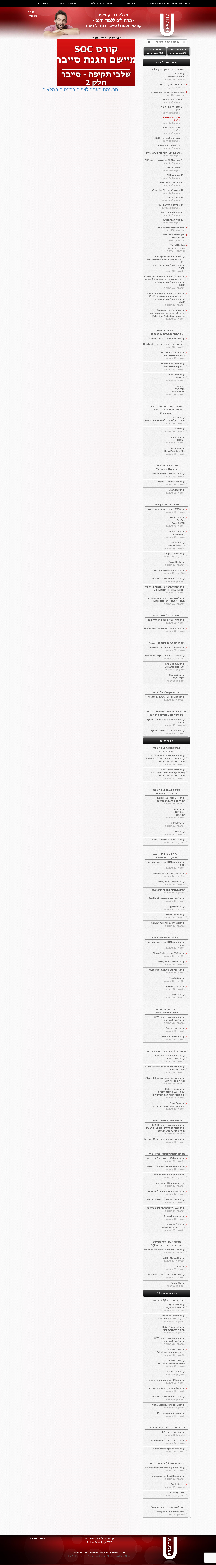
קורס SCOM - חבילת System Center (168, 732)
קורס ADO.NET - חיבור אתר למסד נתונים (166, 1192)
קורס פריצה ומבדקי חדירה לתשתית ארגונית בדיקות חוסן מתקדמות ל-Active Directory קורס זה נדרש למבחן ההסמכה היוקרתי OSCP (164, 282)
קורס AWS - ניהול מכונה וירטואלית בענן (166, 510)
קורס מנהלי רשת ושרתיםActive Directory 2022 (173, 367)
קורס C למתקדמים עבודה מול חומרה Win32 (173, 1227)
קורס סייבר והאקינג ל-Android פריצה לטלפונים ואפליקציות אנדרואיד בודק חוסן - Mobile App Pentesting (167, 314)
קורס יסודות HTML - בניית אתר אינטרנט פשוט (166, 865)
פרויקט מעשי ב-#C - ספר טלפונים (169, 1176)
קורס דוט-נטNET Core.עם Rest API (175, 813)
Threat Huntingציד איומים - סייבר (176, 248)
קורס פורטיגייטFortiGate (175, 440)
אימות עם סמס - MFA (170, 184)
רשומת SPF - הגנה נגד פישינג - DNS (163, 154)
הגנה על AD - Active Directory (165, 191)
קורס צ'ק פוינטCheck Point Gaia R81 (174, 451)
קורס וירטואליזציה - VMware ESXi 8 (168, 475)
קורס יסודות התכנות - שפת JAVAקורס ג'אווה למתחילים (169, 1020)
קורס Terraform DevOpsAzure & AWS (175, 521)
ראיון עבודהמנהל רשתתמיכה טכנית (175, 390)
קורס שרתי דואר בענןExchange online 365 (175, 667)
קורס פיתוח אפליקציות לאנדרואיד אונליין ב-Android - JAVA (164, 1070)
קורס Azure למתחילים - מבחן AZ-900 (167, 648)
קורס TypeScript (174, 908)
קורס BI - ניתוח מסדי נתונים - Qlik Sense (166, 1276)
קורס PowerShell (175, 563)
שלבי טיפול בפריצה (171, 101)
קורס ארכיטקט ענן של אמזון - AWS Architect (164, 629)
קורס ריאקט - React (174, 916)
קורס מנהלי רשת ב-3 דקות (175, 378)
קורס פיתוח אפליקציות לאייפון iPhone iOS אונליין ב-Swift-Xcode (165, 1081)
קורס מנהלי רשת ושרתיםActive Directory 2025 (173, 355)
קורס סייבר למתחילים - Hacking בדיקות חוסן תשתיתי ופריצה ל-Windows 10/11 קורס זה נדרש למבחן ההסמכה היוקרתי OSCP (166, 263)
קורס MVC (175, 833)
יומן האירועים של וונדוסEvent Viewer (174, 238)
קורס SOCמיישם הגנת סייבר (175, 77)
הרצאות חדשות (68, 3)
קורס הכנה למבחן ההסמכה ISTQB (169, 1450)
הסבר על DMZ (171, 176)
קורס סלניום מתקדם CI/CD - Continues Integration (171, 1363)
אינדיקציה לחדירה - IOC (169, 206)
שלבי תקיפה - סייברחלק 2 (170, 120)
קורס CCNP (175, 430)
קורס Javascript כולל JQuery (171, 883)
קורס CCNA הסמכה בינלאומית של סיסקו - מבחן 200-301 (164, 420)
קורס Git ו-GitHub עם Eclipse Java (168, 580)
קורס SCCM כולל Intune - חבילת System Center (166, 722)
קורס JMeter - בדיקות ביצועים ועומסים (166, 1381)
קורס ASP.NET (175, 824)
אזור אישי (130, 3)
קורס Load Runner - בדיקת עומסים (168, 1477)
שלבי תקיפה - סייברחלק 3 (170, 130)
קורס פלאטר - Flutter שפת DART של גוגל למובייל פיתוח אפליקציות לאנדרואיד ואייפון (168, 1093)
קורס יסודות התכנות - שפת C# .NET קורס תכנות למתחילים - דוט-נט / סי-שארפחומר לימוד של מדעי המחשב (165, 760)
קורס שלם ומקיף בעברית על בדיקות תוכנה (165, 1469)
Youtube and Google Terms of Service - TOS (99, 1552)
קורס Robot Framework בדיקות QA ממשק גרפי (173, 1330)
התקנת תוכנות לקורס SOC (172, 86)
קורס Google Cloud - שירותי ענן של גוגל (166, 698)
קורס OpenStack (175, 491)
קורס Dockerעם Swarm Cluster (175, 545)
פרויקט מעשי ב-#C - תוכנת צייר (170, 1184)
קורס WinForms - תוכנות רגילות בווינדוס (166, 1159)
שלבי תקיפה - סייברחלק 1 (170, 110)
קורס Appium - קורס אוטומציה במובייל (167, 1389)
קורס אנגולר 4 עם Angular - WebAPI (168, 924)
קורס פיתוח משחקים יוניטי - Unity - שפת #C (164, 1140)
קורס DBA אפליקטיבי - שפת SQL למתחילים (164, 1251)
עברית (31, 11)
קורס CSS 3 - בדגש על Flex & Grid (169, 874)
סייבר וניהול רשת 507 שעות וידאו (178, 51)
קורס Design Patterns (174, 1217)
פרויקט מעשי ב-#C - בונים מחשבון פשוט (166, 1168)
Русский (33, 15)
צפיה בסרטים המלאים (101, 3)
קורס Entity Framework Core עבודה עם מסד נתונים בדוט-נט (171, 801)
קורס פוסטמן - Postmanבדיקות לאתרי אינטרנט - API (171, 1319)
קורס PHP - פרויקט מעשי (173, 1038)
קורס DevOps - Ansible (174, 555)
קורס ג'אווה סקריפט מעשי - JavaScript (166, 899)
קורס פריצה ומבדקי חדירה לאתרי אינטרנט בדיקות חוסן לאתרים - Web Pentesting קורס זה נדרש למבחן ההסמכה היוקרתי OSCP (165, 299)
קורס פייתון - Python (175, 1029)
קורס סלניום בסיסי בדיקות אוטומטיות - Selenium (171, 1352)
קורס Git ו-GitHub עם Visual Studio (168, 571)
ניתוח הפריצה (171, 199)
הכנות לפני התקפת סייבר (168, 146)
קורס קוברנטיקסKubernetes (175, 534)
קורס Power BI (176, 1284)
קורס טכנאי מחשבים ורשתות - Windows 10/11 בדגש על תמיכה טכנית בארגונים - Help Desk (164, 342)
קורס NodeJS (174, 996)
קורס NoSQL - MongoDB (173, 1259)
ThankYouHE (37, 1538)
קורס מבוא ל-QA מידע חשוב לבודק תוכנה (173, 1308)
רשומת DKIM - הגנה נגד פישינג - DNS (162, 161)
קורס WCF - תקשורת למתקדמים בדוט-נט (165, 1209)
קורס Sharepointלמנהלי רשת (176, 678)
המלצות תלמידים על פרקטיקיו (170, 1513)
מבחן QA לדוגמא (175, 1494)
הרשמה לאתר (42, 3)
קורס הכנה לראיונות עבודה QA (170, 1414)
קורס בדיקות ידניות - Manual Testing (168, 1441)
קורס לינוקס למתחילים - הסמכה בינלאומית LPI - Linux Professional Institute (165, 590)
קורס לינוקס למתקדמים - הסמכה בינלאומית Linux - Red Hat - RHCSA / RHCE (164, 601)
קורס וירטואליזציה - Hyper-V (171, 483)
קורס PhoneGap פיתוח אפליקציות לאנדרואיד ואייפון (168, 1106)
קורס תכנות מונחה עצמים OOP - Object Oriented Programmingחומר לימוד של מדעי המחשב (167, 774)
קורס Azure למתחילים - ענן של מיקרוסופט (165, 657)
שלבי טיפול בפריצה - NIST (167, 139)
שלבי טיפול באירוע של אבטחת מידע (168, 93)
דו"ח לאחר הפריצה (171, 221)
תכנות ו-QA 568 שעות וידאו (155, 51)
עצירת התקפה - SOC (170, 213)
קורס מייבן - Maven (175, 1373)
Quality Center (175, 1485)
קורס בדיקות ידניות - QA (173, 1433)
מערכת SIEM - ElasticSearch (171, 228)
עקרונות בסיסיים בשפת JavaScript (168, 891)
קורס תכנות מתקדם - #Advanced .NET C (165, 1201)
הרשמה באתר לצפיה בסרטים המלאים (80, 89)
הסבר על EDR (171, 169)
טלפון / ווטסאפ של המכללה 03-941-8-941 (168, 3)
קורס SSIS (175, 1267)
